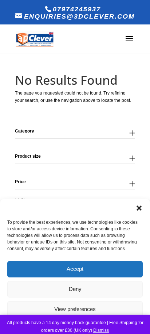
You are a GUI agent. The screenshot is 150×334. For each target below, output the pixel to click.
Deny (75, 289)
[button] (139, 208)
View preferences (75, 309)
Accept (75, 269)
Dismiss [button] (101, 330)
